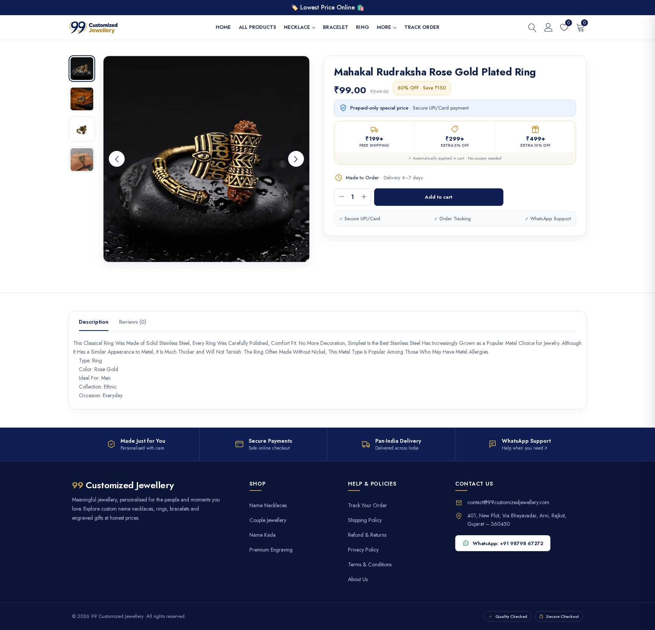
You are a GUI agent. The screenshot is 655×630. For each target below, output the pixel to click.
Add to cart (438, 197)
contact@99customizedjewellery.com (508, 502)
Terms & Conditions (370, 564)
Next (296, 159)
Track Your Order (367, 505)
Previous (117, 159)
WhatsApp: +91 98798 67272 (508, 543)
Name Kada (262, 535)
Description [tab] (93, 322)
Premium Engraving (271, 549)
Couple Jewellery (267, 520)
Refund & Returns (367, 535)
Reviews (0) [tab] (132, 322)
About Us (358, 579)
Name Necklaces (268, 505)
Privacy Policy (363, 549)
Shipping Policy (365, 520)
